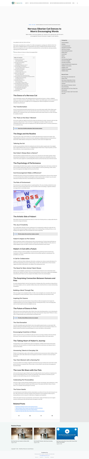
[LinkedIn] (52, 415)
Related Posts (17, 90)
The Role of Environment (20, 68)
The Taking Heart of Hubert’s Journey (21, 83)
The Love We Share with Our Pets (21, 87)
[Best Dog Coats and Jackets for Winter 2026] (21, 434)
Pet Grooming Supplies (67, 59)
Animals (63, 44)
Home (30, 24)
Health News (64, 52)
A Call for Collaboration (20, 74)
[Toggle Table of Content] (33, 58)
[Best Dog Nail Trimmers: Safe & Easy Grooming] (44, 434)
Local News (64, 54)
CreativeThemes (30, 448)
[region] (13, 451)
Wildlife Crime (65, 67)
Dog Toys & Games (66, 49)
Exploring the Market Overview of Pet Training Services (26, 406)
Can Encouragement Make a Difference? (22, 67)
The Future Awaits (19, 89)
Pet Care (33, 24)
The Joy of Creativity (19, 70)
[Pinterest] (41, 415)
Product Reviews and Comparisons (69, 64)
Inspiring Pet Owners (19, 78)
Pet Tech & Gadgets (66, 60)
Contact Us (41, 457)
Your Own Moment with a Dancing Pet (22, 85)
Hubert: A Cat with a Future (20, 73)
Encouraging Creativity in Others (21, 82)
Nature (63, 55)
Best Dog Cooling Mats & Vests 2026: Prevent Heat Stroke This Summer (68, 82)
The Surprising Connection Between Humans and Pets (24, 76)
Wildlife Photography (66, 69)
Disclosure (52, 457)
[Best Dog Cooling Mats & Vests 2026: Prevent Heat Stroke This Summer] (67, 434)
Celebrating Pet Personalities (20, 88)
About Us (36, 457)
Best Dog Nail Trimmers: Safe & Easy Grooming (43, 441)
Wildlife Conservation (66, 65)
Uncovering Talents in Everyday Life (22, 84)
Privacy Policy (47, 457)
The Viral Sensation (19, 81)
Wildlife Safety (65, 70)
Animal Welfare (65, 42)
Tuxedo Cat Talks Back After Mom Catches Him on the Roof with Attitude (29, 411)
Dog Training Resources (67, 51)
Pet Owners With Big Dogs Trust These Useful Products (26, 409)
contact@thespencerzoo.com (44, 455)
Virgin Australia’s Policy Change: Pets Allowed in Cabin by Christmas (29, 408)
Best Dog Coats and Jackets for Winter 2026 (20, 441)
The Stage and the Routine (19, 62)
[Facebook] (18, 415)
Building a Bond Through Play (21, 77)
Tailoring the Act (19, 63)
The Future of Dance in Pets (20, 80)
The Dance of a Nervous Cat (19, 59)
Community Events (66, 46)
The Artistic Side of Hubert (19, 69)
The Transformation (19, 60)
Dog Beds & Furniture (66, 47)
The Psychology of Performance (20, 66)
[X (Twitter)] (30, 415)
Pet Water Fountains (66, 62)
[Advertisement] (44, 14)
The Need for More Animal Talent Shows (23, 75)
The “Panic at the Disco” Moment (21, 61)
